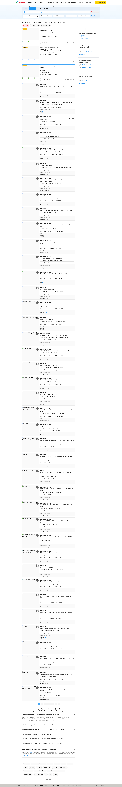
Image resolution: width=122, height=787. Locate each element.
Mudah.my (24, 6)
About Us (19, 785)
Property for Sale (31, 6)
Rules (24, 785)
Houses (83, 49)
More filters (94, 15)
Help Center (57, 785)
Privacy (72, 785)
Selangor (83, 35)
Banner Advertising (43, 785)
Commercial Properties (86, 51)
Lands (82, 53)
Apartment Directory (43, 8)
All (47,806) (25, 25)
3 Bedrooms (84, 82)
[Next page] (59, 704)
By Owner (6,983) (35, 25)
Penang (83, 36)
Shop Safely (36, 785)
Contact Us (51, 785)
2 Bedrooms (84, 80)
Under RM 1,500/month (86, 67)
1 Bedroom (83, 79)
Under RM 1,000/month (86, 66)
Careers (63, 785)
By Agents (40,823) (45, 25)
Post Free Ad (29, 785)
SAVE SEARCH (89, 28)
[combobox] (45, 16)
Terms (68, 785)
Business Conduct (78, 785)
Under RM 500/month (86, 64)
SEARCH (95, 12)
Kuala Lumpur (84, 38)
